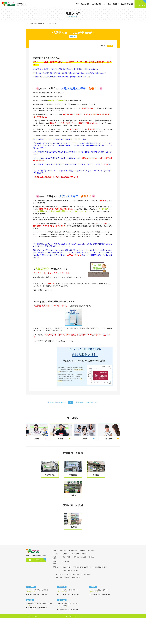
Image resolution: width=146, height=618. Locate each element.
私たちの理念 (85, 4)
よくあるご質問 (58, 577)
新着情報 (87, 574)
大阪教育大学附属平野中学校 (70, 570)
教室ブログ (33, 23)
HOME (27, 23)
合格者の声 (83, 550)
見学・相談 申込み (140, 5)
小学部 (65, 554)
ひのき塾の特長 (96, 4)
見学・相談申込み (37, 560)
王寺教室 (91, 557)
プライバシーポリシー (33, 616)
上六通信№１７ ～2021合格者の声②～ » (87, 402)
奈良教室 (83, 557)
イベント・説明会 (58, 574)
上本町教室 (66, 561)
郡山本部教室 (66, 557)
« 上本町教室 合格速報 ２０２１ (56, 402)
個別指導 (84, 554)
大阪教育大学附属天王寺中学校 (82, 567)
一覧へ (70, 402)
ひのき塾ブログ (78, 574)
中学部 (71, 554)
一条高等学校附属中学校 (99, 567)
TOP (77, 4)
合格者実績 (91, 550)
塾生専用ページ (77, 577)
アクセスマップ (31, 592)
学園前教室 (76, 557)
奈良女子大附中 (67, 567)
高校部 (77, 554)
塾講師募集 (68, 577)
